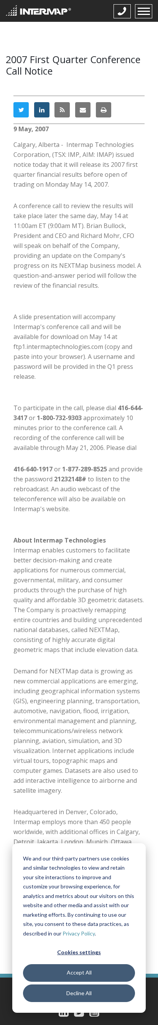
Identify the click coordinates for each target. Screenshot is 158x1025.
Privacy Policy (79, 933)
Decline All (79, 993)
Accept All (79, 972)
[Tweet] (21, 109)
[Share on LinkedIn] (41, 109)
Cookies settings (79, 952)
